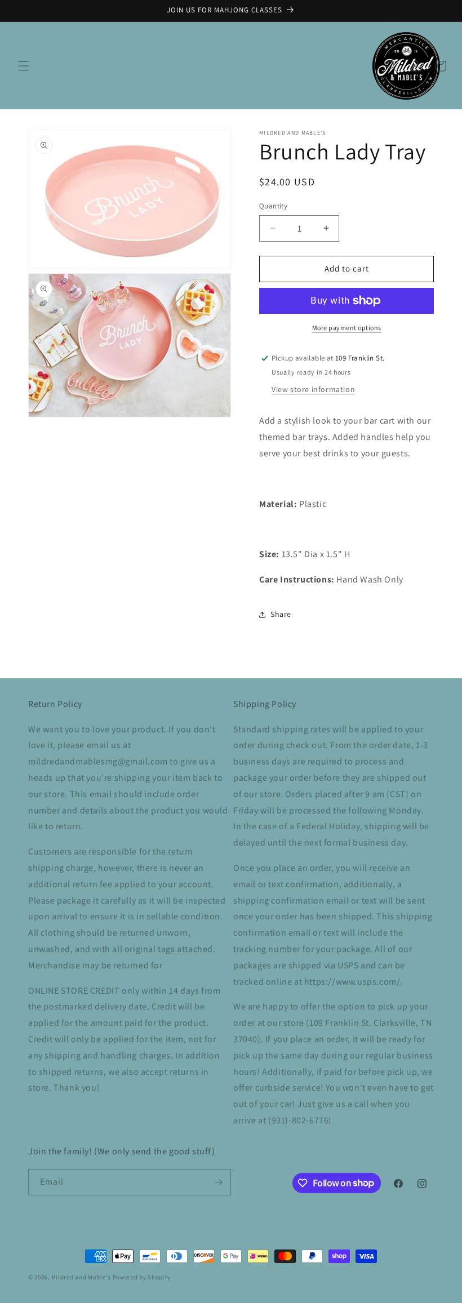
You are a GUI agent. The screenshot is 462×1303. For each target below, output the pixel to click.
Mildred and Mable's (82, 1277)
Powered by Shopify (142, 1277)
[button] (23, 66)
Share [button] (280, 614)
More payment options (346, 327)
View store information (313, 389)
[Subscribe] (218, 1182)
